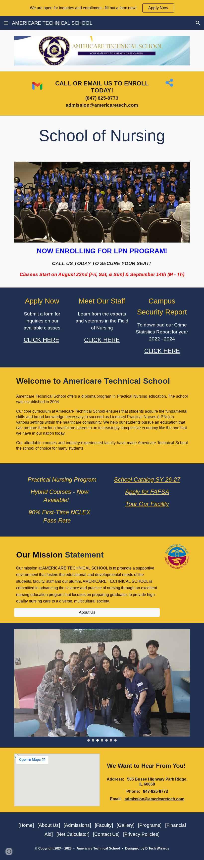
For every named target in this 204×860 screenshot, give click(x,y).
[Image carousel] (102, 685)
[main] (102, 93)
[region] (102, 8)
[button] (6, 23)
